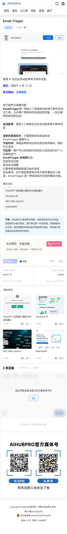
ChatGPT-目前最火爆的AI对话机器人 (24, 190)
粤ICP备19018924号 (33, 511)
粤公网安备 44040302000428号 (36, 515)
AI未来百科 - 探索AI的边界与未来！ (41, 507)
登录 (33, 398)
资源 (41, 10)
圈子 (49, 10)
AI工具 (24, 10)
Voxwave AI (12, 196)
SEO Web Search (15, 201)
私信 (60, 38)
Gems (61, 274)
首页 (6, 10)
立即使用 (21, 92)
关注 (49, 38)
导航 (33, 10)
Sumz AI (7, 274)
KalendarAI (11, 206)
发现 (14, 10)
